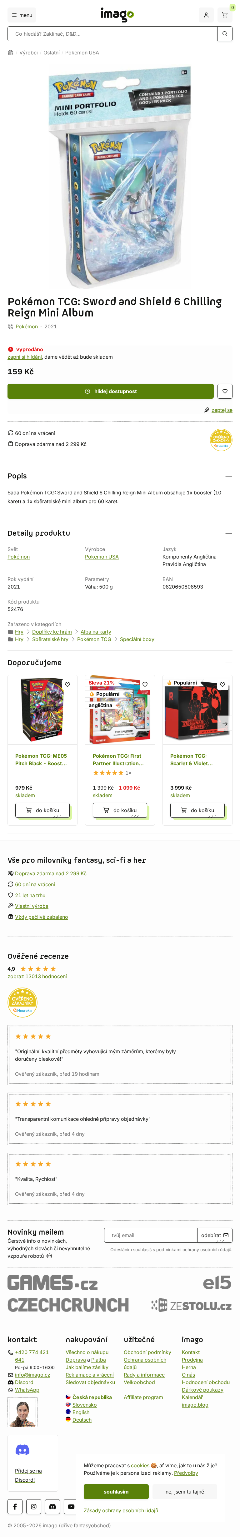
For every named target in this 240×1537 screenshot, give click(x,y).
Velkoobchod (139, 1382)
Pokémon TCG (94, 639)
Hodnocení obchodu (206, 1382)
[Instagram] (33, 1506)
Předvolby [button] (186, 1473)
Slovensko (84, 1405)
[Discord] (52, 1506)
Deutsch (82, 1420)
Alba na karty (96, 632)
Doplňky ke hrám (52, 632)
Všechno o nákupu (87, 1352)
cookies (140, 1465)
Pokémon (27, 326)
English (80, 1412)
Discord (24, 1382)
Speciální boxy (137, 639)
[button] (120, 476)
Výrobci (28, 52)
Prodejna (192, 1360)
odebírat (211, 1235)
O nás (188, 1375)
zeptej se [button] (222, 410)
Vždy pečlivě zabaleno (41, 917)
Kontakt (191, 1352)
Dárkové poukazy (202, 1390)
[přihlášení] (206, 15)
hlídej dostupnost (115, 391)
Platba (98, 1360)
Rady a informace (144, 1375)
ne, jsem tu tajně (185, 1492)
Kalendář (192, 1397)
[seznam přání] (225, 391)
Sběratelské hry (50, 639)
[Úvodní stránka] (11, 52)
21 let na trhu (30, 895)
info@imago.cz (32, 1375)
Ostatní (51, 52)
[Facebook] (15, 1506)
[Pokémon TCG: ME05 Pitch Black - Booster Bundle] (42, 750)
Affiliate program (143, 1397)
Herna (189, 1367)
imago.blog (195, 1405)
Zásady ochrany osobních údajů (121, 1510)
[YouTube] (71, 1506)
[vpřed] (225, 723)
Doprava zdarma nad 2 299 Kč (51, 873)
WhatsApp (27, 1390)
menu (25, 15)
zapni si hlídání (25, 357)
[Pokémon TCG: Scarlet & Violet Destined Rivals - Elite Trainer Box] (197, 750)
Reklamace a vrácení (90, 1375)
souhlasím (116, 1492)
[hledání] (225, 33)
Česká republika (92, 1397)
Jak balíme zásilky (87, 1367)
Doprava (76, 1360)
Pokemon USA (82, 52)
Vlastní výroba (31, 906)
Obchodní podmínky (147, 1352)
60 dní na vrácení (35, 884)
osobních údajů (215, 1249)
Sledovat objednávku (90, 1382)
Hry (19, 632)
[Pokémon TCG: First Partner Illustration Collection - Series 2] (120, 750)
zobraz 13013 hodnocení (37, 976)
